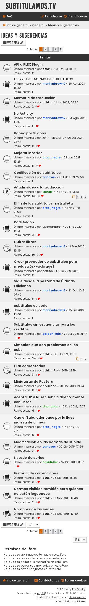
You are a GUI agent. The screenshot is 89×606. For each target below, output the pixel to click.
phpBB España (77, 597)
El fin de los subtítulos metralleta (43, 203)
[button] (60, 49)
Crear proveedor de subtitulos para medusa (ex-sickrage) (45, 264)
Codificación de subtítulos (37, 172)
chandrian (50, 406)
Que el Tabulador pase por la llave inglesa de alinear (44, 420)
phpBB (41, 593)
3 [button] (50, 49)
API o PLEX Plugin (28, 64)
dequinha (49, 386)
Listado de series (29, 457)
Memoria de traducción (34, 98)
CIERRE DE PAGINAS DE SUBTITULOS (43, 79)
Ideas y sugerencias (24, 35)
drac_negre (51, 157)
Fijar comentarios (29, 366)
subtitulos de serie (30, 305)
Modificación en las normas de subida (47, 442)
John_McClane (53, 138)
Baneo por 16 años (30, 133)
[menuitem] (7, 17)
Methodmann (52, 227)
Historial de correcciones (36, 473)
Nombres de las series (34, 509)
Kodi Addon (24, 222)
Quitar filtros (25, 242)
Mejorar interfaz (28, 153)
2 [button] (45, 49)
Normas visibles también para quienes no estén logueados (48, 491)
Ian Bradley (79, 589)
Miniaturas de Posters (33, 381)
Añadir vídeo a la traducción (39, 187)
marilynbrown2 (53, 84)
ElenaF (47, 192)
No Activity (23, 113)
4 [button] (55, 49)
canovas (49, 177)
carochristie (51, 334)
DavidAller (50, 462)
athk (46, 69)
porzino (47, 271)
